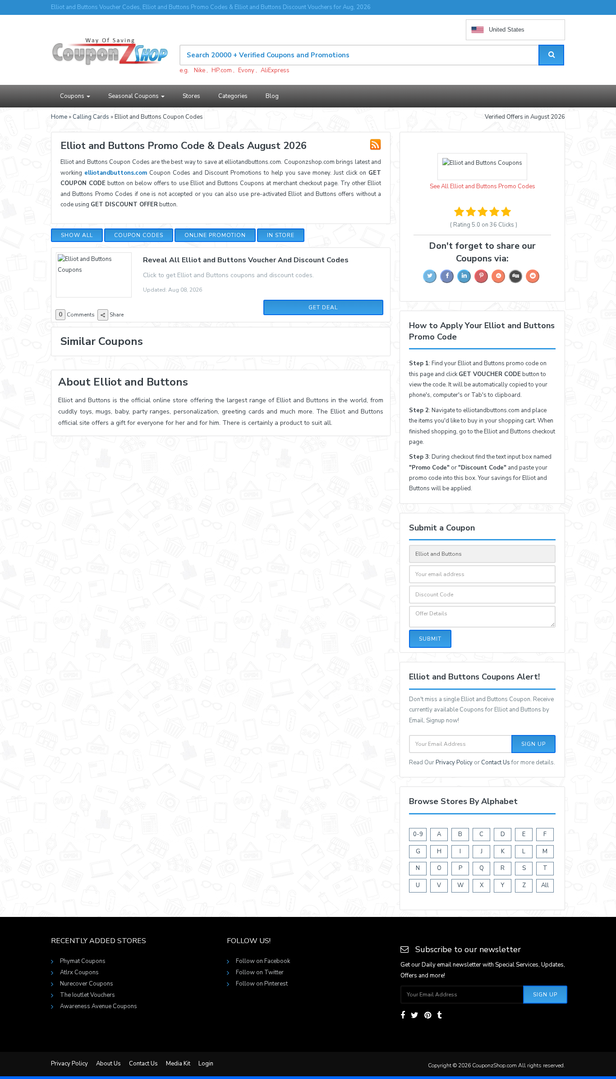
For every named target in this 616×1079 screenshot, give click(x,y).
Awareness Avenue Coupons (98, 1006)
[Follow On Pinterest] (427, 1015)
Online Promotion (215, 235)
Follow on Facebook (263, 961)
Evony (246, 70)
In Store (280, 235)
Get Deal (323, 307)
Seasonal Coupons (134, 96)
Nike (199, 70)
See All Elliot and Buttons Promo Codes (482, 186)
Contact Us (495, 762)
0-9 (418, 834)
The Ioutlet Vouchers (87, 995)
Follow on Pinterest (262, 984)
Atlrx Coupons (79, 972)
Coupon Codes (138, 235)
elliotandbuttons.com (115, 173)
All (545, 885)
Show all (77, 235)
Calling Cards (91, 117)
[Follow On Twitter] (414, 1015)
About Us (108, 1064)
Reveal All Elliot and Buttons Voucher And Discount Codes (246, 260)
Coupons (73, 96)
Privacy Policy (454, 762)
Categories (233, 96)
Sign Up (533, 744)
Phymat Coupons (83, 961)
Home (59, 117)
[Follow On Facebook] (402, 1015)
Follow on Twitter (260, 972)
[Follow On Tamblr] (439, 1015)
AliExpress (275, 70)
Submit (430, 638)
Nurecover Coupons (86, 984)
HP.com (221, 70)
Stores (191, 96)
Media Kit (178, 1064)
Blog (272, 96)
